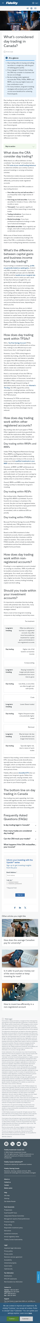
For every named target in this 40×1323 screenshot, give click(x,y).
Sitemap (6, 1198)
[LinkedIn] (6, 1144)
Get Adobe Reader (10, 1201)
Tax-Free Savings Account (17, 343)
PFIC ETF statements (10, 1279)
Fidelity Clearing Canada (11, 1168)
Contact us (7, 1182)
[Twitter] (12, 1144)
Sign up (20, 895)
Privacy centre (8, 1254)
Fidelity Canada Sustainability (13, 1239)
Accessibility (8, 1260)
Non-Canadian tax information (13, 1282)
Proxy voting (8, 1225)
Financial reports (9, 1222)
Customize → (26, 1319)
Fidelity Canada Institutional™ (13, 1162)
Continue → (13, 1319)
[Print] (31, 8)
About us (7, 1179)
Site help (7, 1195)
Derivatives (7, 1230)
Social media (8, 1266)
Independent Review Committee (14, 1216)
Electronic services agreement (13, 1257)
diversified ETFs (24, 773)
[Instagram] (25, 1144)
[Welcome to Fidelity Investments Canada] (12, 3)
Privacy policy (8, 1251)
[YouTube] (19, 1144)
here (30, 1313)
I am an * (10, 880)
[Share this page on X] (25, 908)
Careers (6, 1185)
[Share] (27, 8)
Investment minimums (11, 1233)
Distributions (8, 1276)
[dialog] (20, 1313)
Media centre (8, 1188)
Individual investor (13, 882)
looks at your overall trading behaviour (23, 165)
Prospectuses (8, 1210)
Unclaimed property (10, 1263)
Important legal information (12, 1248)
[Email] (35, 8)
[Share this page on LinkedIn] (20, 908)
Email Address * (12, 872)
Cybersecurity (8, 1269)
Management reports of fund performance (17, 1219)
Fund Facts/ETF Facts (10, 1213)
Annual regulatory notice (11, 1236)
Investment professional (15, 883)
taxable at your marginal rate (25, 275)
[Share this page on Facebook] (15, 908)
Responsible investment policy (13, 1228)
